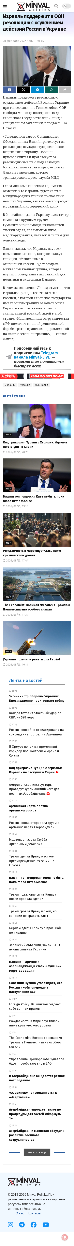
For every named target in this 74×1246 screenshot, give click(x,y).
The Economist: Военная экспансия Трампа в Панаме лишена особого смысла (35, 1042)
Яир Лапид (41, 385)
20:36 (14, 741)
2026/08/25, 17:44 (16, 560)
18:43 (14, 922)
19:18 (14, 872)
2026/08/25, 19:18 (16, 506)
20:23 (14, 762)
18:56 (14, 906)
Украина (25, 385)
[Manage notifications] (65, 1237)
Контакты (34, 1213)
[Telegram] (22, 1225)
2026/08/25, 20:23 (16, 452)
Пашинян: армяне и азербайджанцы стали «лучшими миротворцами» (35, 966)
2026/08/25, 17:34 (16, 615)
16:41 (14, 1104)
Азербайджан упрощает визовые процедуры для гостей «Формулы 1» (35, 1114)
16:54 (14, 1087)
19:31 (14, 851)
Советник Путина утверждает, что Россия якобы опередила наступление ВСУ (35, 987)
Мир (8, 434)
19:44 (14, 834)
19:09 (14, 889)
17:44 (14, 1015)
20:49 (14, 724)
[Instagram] (10, 1225)
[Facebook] (34, 1225)
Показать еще (37, 1152)
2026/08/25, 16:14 (16, 664)
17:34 (14, 1032)
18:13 (14, 977)
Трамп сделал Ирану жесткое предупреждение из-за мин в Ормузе (31, 860)
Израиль (10, 385)
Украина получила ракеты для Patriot (31, 659)
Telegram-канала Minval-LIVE (36, 355)
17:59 (14, 998)
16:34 (14, 1125)
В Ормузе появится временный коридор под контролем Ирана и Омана (34, 751)
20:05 (14, 800)
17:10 (14, 1070)
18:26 (14, 939)
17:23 (14, 1053)
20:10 (14, 779)
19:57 (14, 817)
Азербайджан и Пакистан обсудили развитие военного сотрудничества (37, 1135)
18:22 (14, 956)
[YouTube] (45, 1225)
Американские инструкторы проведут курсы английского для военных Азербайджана (34, 789)
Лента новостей (26, 680)
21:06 (14, 690)
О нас (20, 1213)
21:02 (14, 707)
